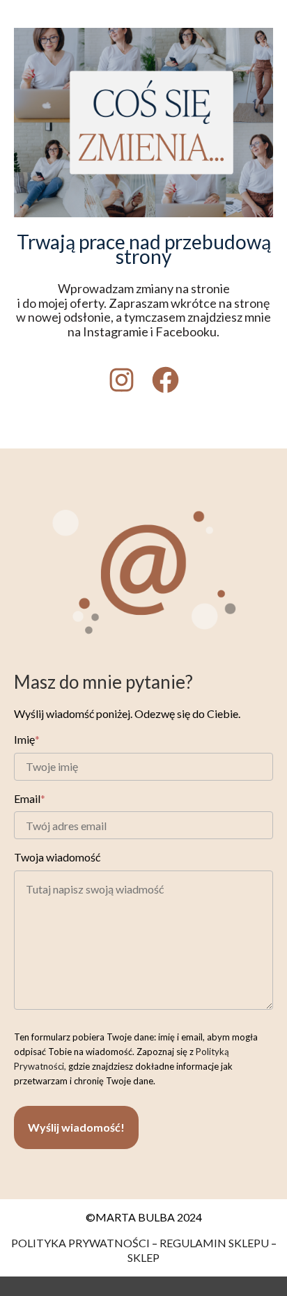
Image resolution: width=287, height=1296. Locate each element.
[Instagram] (121, 380)
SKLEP (143, 1257)
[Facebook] (165, 380)
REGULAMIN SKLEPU (214, 1242)
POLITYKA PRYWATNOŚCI (80, 1242)
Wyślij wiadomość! (76, 1127)
